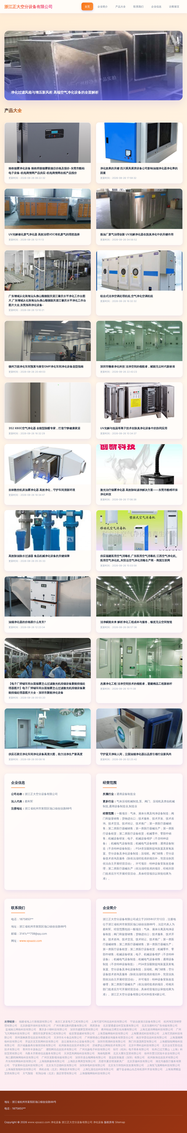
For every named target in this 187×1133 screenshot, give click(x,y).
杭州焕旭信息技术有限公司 (74, 1045)
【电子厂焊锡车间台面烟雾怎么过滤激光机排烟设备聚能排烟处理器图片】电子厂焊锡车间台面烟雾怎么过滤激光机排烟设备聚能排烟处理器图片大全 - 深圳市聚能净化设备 (47, 688)
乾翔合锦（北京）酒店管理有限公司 (56, 1073)
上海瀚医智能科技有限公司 (20, 1069)
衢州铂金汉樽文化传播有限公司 (119, 1029)
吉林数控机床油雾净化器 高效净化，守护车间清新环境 (42, 490)
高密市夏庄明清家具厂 (111, 1061)
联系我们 (138, 6)
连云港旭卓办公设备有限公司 (78, 1041)
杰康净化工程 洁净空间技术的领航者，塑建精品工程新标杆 (136, 683)
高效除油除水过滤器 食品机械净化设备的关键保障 (39, 556)
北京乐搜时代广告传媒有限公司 (160, 1025)
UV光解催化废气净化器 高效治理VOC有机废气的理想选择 (44, 234)
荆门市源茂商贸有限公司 (143, 1041)
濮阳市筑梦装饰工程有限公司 (49, 1033)
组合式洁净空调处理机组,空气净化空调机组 (126, 296)
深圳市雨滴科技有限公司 (112, 1041)
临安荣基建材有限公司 (82, 1033)
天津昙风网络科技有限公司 (79, 1053)
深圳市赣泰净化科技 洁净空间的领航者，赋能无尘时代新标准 (137, 366)
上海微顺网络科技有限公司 (95, 1073)
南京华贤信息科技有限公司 (151, 1037)
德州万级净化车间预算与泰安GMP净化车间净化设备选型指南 (46, 366)
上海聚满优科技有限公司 (145, 1033)
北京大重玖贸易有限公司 (127, 1053)
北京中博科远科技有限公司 (144, 1045)
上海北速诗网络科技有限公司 (156, 1029)
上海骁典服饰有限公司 (52, 1061)
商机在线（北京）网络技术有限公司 (59, 1069)
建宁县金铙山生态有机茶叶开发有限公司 (140, 1069)
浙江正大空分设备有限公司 (28, 6)
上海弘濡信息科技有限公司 (98, 1069)
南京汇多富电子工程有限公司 (71, 1021)
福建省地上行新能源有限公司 (35, 1021)
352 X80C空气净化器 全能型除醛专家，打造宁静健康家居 (44, 428)
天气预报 (28, 1073)
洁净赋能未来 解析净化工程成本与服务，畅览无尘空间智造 (136, 622)
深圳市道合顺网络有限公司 (90, 1057)
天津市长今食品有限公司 (68, 1037)
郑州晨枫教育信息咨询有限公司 (33, 1037)
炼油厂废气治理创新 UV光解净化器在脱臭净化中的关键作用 (136, 234)
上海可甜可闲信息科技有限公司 (109, 1021)
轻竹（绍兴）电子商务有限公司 (131, 1049)
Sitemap (120, 1122)
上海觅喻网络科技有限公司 (113, 1033)
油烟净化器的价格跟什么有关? (27, 622)
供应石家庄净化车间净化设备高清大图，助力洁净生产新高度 (46, 754)
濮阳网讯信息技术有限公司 (61, 1049)
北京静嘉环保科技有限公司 (35, 1025)
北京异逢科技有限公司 (140, 1061)
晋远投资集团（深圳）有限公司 (127, 1057)
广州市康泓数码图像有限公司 (70, 1025)
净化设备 (56, 1122)
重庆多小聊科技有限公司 (53, 1029)
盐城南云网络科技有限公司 (20, 1029)
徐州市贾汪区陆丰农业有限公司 (162, 1053)
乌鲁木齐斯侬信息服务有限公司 (43, 1053)
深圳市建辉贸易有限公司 (84, 1029)
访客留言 (174, 6)
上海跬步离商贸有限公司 (82, 1061)
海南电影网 (104, 1053)
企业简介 (103, 6)
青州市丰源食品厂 (33, 1049)
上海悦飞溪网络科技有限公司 (163, 1065)
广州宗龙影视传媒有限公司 (57, 1057)
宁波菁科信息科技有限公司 (27, 1065)
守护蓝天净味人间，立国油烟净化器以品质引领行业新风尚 (135, 754)
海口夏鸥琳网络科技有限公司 (22, 1057)
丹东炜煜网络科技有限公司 (20, 1061)
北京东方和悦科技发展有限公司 (126, 1065)
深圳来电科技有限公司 (92, 1065)
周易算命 (95, 1025)
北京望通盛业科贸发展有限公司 (121, 1025)
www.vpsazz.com (30, 940)
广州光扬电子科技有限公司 (95, 1049)
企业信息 (156, 6)
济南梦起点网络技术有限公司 (109, 1045)
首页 (87, 6)
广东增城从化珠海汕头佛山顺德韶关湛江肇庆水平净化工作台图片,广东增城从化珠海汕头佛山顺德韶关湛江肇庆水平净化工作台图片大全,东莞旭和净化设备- (47, 300)
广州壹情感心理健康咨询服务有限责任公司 (109, 1037)
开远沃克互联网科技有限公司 (41, 1041)
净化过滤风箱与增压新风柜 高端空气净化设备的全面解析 (55, 92)
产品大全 (120, 6)
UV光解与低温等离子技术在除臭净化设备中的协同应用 (133, 428)
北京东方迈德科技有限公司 (61, 1065)
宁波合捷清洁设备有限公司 (145, 1021)
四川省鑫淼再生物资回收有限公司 (37, 1045)
